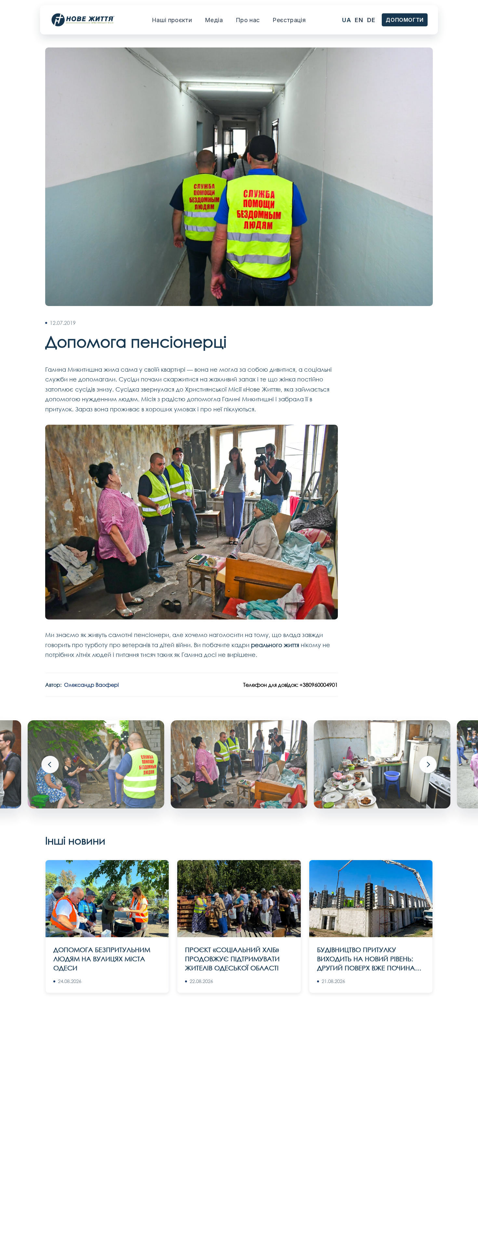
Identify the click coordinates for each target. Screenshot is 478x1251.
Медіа (214, 20)
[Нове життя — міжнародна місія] (82, 20)
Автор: (82, 685)
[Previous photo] (50, 764)
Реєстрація (289, 20)
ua (346, 20)
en (359, 20)
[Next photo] (428, 764)
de (371, 20)
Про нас (248, 20)
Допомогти (405, 20)
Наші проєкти (172, 20)
